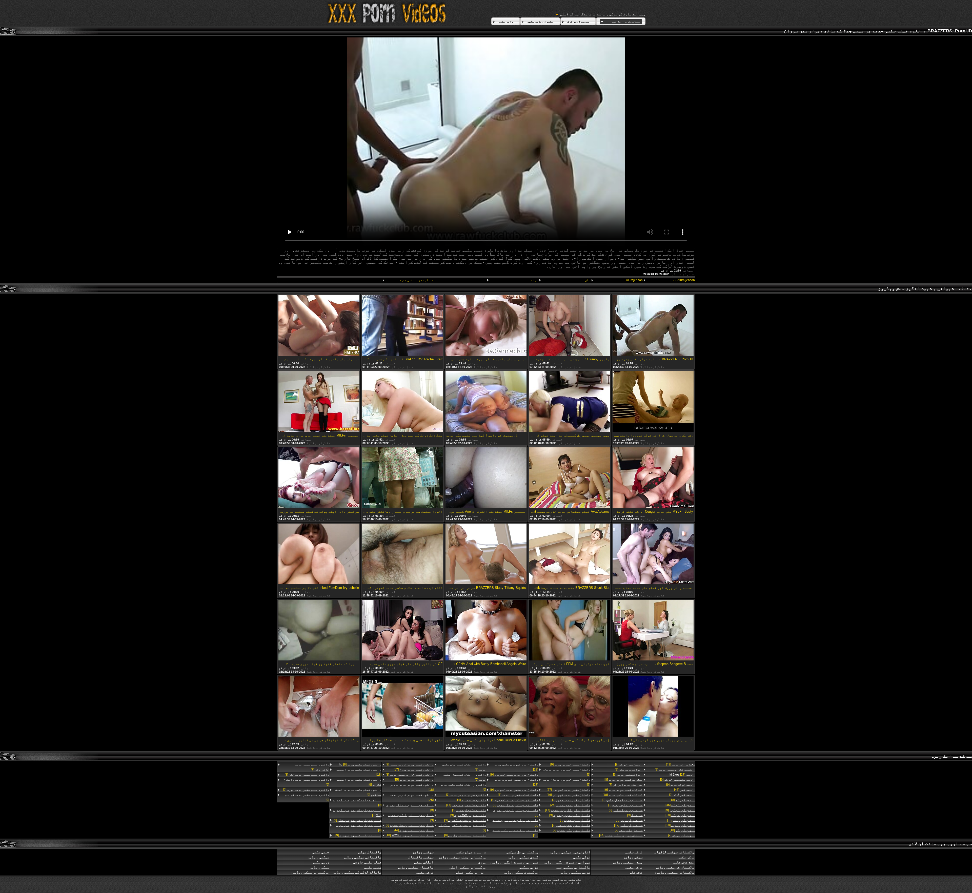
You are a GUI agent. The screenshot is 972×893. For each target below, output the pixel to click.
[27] (682, 774)
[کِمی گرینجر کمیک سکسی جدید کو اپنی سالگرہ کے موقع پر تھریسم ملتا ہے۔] (569, 706)
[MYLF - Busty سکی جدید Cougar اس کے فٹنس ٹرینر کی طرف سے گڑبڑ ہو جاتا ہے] (653, 478)
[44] (620, 835)
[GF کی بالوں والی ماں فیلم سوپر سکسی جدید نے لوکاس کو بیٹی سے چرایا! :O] (402, 630)
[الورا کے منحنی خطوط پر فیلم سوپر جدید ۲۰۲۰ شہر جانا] (318, 630)
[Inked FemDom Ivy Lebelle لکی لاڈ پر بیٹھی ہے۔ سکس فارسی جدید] (318, 554)
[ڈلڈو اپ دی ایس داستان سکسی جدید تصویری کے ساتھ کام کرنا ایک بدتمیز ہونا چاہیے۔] (402, 554)
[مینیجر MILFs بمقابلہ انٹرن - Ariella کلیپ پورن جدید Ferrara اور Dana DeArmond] (486, 478)
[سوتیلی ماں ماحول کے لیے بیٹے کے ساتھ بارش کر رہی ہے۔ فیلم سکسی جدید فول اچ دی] (318, 326)
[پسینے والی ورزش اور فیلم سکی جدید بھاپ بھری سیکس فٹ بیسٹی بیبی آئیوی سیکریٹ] (653, 554)
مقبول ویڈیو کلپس (540, 21)
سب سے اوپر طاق (578, 21)
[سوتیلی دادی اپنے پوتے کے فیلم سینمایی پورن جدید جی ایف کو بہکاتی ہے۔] (318, 478)
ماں (587, 280)
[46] (684, 790)
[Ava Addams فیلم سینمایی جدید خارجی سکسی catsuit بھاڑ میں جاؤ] (569, 478)
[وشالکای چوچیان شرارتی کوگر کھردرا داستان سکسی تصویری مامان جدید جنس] (653, 402)
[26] (570, 805)
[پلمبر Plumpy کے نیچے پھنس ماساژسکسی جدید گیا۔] (569, 326)
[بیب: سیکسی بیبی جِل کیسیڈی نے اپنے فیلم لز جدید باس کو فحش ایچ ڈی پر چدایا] (569, 402)
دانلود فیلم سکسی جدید (416, 280)
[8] (623, 779)
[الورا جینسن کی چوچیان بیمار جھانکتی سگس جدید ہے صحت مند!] (402, 478)
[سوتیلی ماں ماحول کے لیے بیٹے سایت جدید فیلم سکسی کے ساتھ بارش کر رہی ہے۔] (486, 326)
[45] (414, 779)
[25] (412, 797)
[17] (628, 825)
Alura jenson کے (684, 280)
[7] (625, 784)
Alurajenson (634, 280)
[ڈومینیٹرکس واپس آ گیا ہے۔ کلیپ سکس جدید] (486, 402)
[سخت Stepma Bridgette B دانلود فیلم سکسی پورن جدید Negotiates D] (653, 630)
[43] (680, 764)
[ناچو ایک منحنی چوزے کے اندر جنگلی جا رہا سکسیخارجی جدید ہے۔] (402, 706)
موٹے (534, 280)
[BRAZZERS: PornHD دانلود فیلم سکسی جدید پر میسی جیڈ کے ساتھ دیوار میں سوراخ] (653, 326)
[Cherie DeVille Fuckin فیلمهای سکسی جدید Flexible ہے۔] (486, 706)
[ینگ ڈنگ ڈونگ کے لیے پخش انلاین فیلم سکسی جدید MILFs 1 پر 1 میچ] (402, 402)
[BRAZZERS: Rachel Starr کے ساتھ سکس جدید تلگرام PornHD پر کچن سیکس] (402, 326)
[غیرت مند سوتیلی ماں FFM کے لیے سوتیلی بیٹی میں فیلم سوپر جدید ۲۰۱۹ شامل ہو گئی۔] (569, 630)
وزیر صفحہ (505, 21)
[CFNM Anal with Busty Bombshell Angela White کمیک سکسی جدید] (486, 630)
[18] (682, 800)
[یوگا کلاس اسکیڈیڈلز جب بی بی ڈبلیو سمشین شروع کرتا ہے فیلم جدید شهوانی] (318, 706)
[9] (675, 769)
